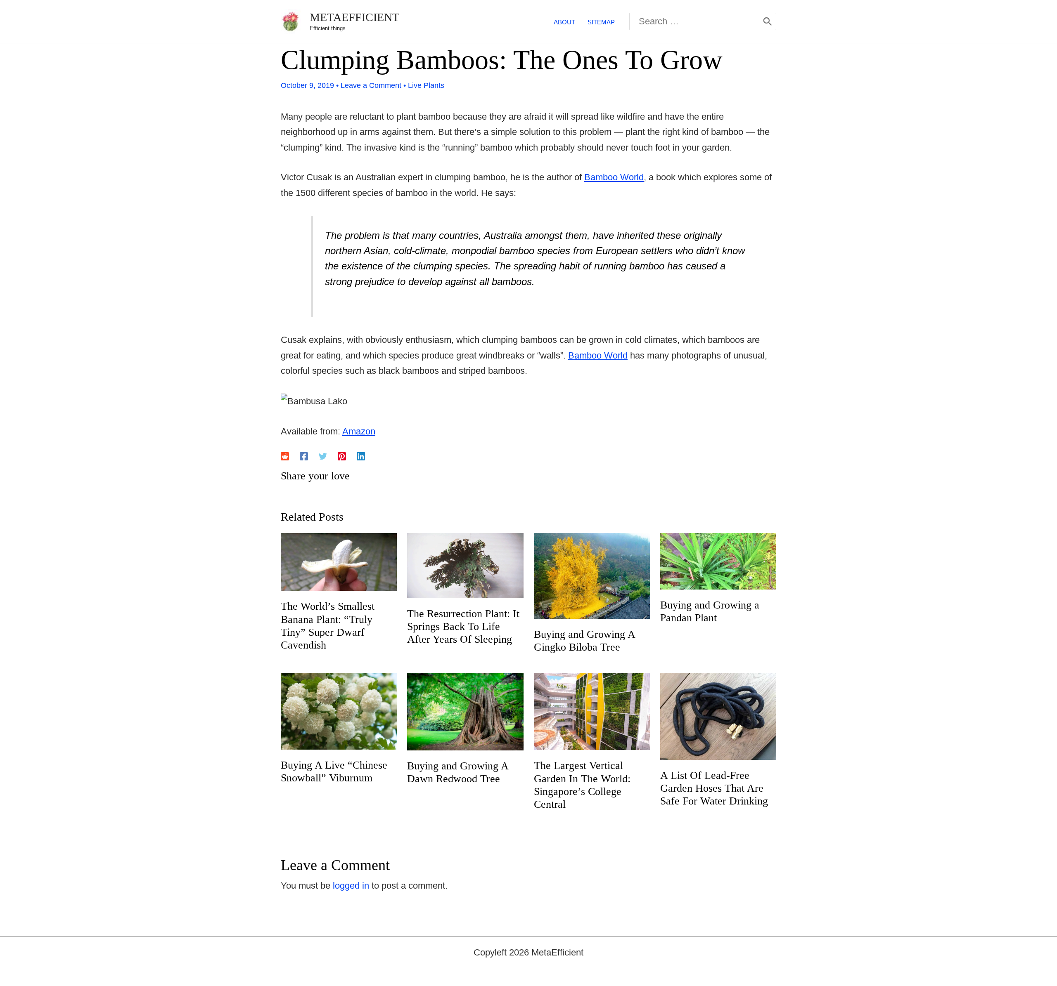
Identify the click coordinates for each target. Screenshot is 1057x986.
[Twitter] (323, 456)
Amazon (358, 431)
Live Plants (426, 85)
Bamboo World (614, 177)
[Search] (767, 21)
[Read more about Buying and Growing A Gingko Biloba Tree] (592, 575)
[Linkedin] (361, 456)
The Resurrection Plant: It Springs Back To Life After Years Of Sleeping (463, 626)
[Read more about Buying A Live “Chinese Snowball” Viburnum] (339, 710)
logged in (351, 885)
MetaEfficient (354, 17)
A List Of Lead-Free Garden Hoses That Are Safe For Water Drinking (714, 788)
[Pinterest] (342, 456)
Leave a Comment (371, 85)
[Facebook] (304, 456)
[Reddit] (285, 456)
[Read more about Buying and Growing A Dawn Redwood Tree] (465, 711)
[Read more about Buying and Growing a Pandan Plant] (718, 560)
